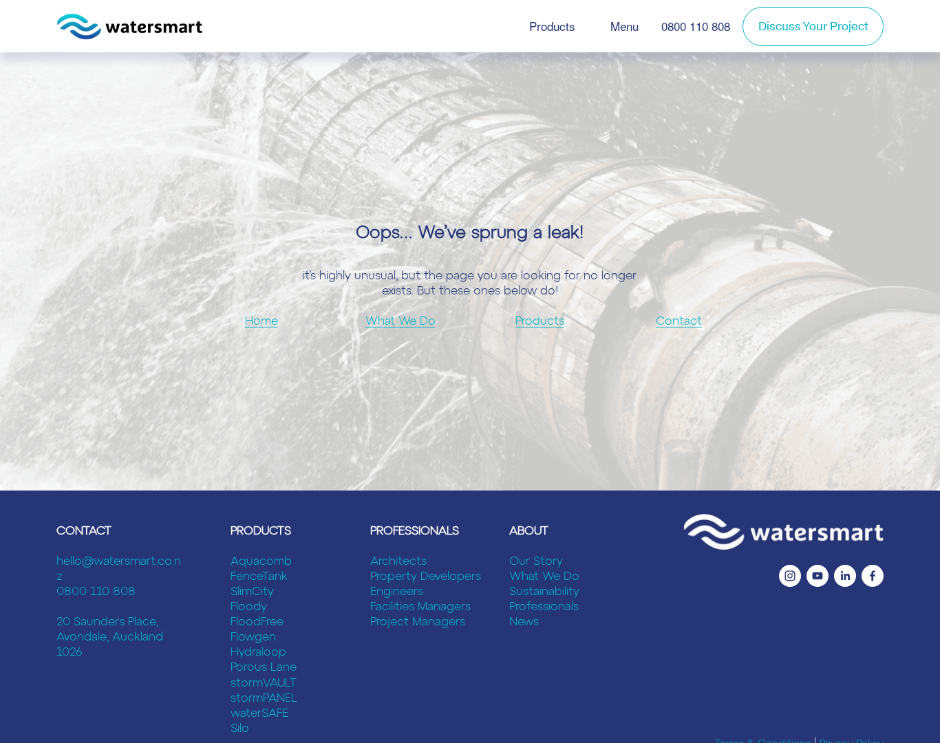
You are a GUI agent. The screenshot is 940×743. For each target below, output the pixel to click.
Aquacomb (261, 562)
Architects (398, 562)
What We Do (400, 321)
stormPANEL (264, 698)
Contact (679, 321)
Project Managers (417, 622)
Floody (249, 607)
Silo (240, 729)
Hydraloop (258, 652)
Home (261, 321)
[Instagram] (790, 576)
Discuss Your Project (813, 26)
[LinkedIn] (845, 576)
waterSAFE (259, 714)
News (524, 622)
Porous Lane (264, 668)
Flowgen (253, 637)
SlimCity (252, 592)
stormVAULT (264, 683)
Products (552, 25)
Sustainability (544, 592)
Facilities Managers (420, 607)
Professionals (544, 607)
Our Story (536, 562)
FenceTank (259, 577)
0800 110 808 (695, 25)
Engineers (396, 592)
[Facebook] (873, 576)
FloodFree (257, 622)
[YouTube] (818, 576)
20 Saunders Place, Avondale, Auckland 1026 (109, 637)
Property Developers (425, 577)
